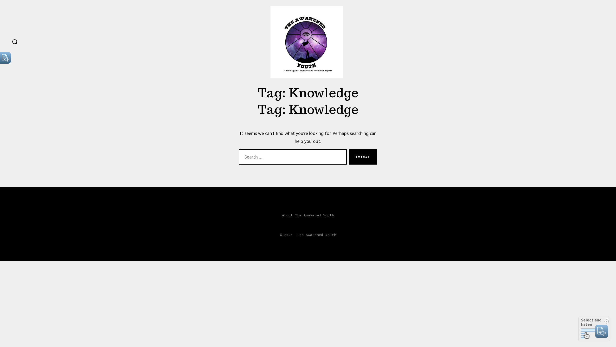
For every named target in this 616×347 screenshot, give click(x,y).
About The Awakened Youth (308, 215)
